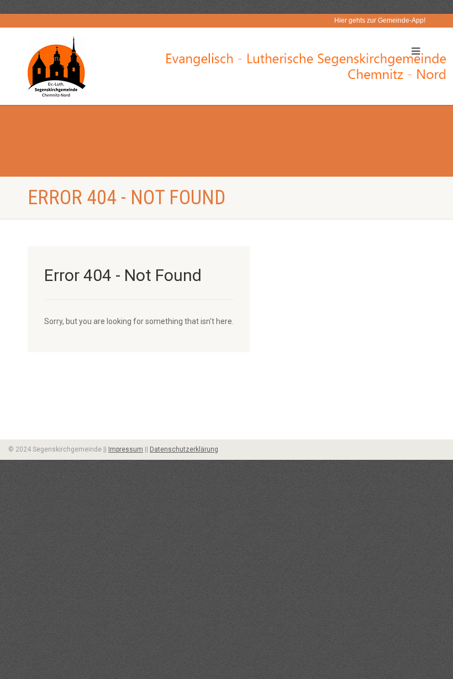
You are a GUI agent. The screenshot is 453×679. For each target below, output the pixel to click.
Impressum (125, 449)
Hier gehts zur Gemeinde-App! (379, 20)
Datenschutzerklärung (184, 449)
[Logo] (123, 66)
